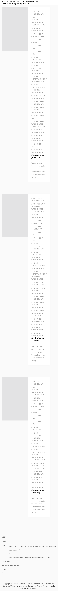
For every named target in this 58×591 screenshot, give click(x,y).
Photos (4, 569)
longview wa (39, 25)
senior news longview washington (37, 138)
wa (34, 485)
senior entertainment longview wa (39, 79)
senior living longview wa (37, 103)
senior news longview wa (37, 131)
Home (4, 542)
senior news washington (37, 151)
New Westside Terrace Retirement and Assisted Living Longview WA (20, 3)
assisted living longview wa (39, 13)
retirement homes (37, 53)
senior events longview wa (38, 97)
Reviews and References (10, 565)
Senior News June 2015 (37, 156)
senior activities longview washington (37, 69)
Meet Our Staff (14, 550)
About (4, 545)
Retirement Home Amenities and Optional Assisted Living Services (32, 546)
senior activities (36, 428)
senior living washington (37, 123)
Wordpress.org (33, 588)
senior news (39, 126)
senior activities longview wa (37, 59)
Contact (4, 573)
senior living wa (37, 117)
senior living (39, 460)
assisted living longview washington (39, 19)
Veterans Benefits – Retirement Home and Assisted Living (29, 558)
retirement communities (37, 35)
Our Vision (13, 554)
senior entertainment (39, 445)
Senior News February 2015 (38, 491)
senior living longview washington (37, 109)
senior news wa (37, 145)
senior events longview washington (38, 290)
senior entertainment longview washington (39, 88)
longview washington (37, 29)
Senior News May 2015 (37, 339)
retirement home (37, 47)
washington (37, 487)
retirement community (37, 41)
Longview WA (6, 562)
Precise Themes (42, 586)
